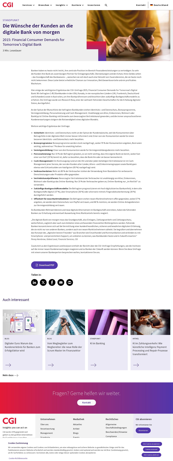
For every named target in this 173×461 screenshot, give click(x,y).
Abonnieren (143, 430)
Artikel (76, 428)
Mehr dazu (8, 375)
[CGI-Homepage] (8, 4)
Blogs (76, 433)
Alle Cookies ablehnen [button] (151, 455)
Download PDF (46, 265)
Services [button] (27, 5)
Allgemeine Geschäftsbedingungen (116, 426)
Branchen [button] (44, 5)
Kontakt (141, 5)
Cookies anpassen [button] (151, 449)
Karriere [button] (76, 5)
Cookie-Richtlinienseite (18, 458)
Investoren (94, 5)
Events (76, 437)
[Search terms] (106, 5)
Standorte (45, 437)
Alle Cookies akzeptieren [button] (151, 444)
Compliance (111, 436)
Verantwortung (47, 428)
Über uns (44, 424)
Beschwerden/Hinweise (116, 432)
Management (46, 433)
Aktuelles (77, 424)
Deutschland (161, 5)
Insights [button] (60, 5)
